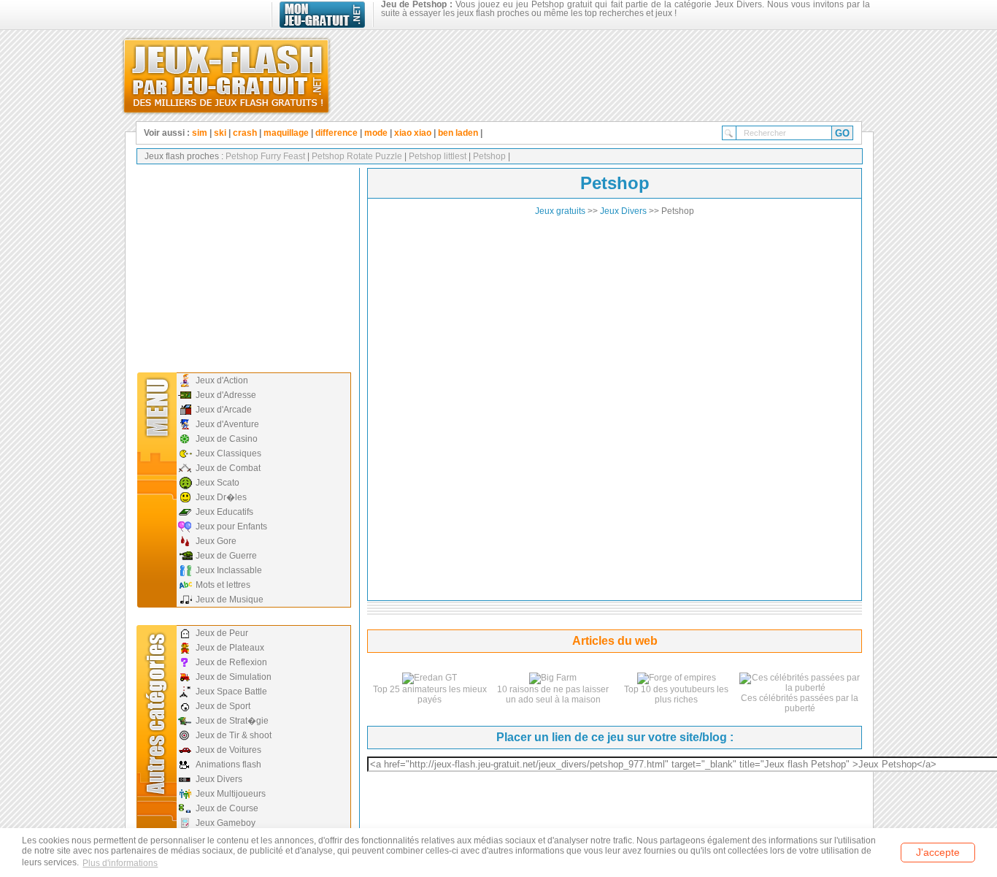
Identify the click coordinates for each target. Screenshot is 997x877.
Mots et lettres (223, 585)
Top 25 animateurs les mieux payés (430, 694)
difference (336, 133)
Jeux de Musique (229, 599)
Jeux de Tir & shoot (234, 735)
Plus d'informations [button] (120, 863)
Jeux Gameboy (225, 823)
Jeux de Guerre (226, 556)
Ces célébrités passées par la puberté (799, 703)
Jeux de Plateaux (230, 648)
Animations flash (228, 764)
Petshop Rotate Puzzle (355, 156)
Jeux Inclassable (229, 570)
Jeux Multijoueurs (231, 794)
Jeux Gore (216, 541)
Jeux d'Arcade (224, 410)
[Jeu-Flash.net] (226, 73)
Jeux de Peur (222, 633)
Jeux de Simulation (234, 677)
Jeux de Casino (227, 439)
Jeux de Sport (223, 706)
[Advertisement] (242, 266)
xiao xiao (412, 133)
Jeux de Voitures (228, 750)
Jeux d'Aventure (227, 424)
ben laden (458, 133)
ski (220, 133)
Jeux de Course (227, 808)
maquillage (287, 133)
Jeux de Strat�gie (232, 721)
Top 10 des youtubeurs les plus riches (676, 694)
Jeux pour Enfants (231, 526)
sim (199, 133)
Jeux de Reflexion (231, 662)
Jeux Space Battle (231, 691)
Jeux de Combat (228, 468)
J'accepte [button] (938, 852)
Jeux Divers (219, 779)
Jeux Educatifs (224, 512)
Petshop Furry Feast (265, 156)
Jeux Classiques (228, 453)
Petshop (488, 156)
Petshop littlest (436, 156)
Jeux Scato (217, 483)
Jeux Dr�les (221, 497)
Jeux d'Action (222, 380)
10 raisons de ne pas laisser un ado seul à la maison (553, 694)
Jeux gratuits (560, 211)
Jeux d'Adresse (226, 395)
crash (245, 133)
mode (376, 133)
